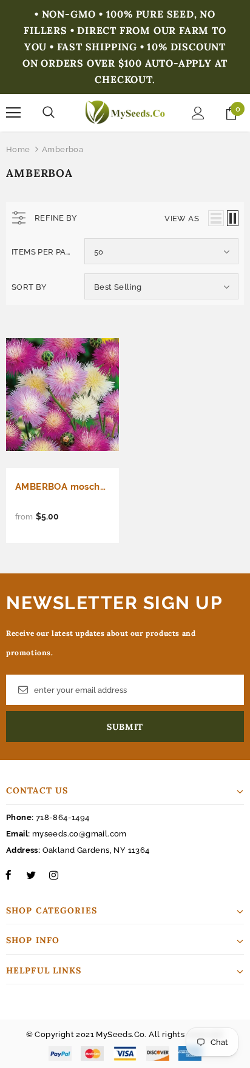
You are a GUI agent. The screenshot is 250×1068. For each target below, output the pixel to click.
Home (18, 149)
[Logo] (125, 112)
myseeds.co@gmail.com (79, 833)
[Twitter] (31, 875)
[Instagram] (53, 875)
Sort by (29, 287)
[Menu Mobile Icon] (13, 112)
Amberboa (62, 149)
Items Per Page (43, 251)
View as (181, 218)
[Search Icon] (48, 113)
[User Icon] (198, 113)
